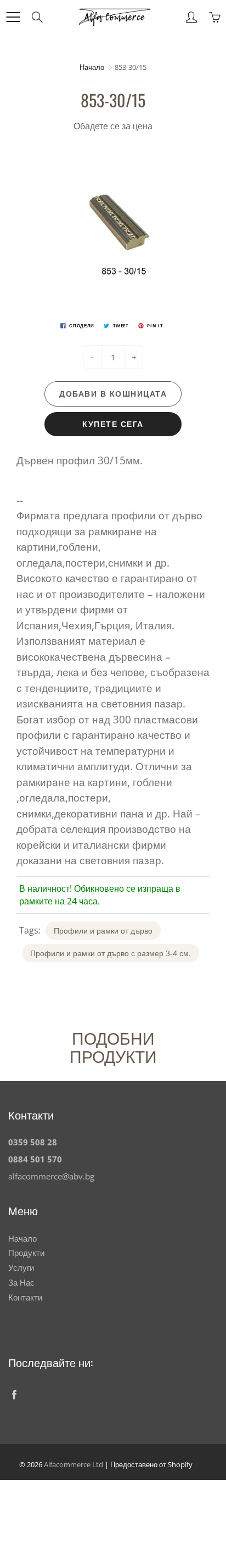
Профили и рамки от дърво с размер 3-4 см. (110, 953)
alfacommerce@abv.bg (51, 1176)
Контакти (25, 1297)
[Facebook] (14, 1394)
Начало (92, 67)
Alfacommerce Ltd (73, 1464)
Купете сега (113, 424)
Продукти (26, 1253)
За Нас (21, 1282)
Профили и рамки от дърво (103, 930)
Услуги (21, 1268)
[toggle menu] (12, 17)
